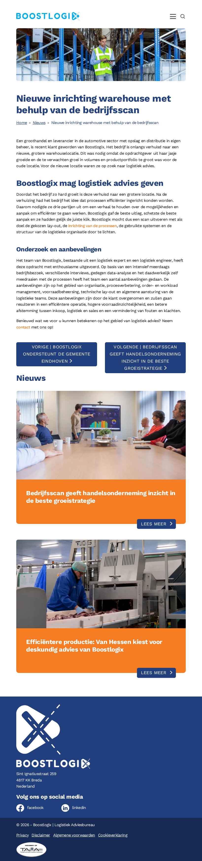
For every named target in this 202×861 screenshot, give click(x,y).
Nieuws (39, 122)
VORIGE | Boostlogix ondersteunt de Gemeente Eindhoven (56, 354)
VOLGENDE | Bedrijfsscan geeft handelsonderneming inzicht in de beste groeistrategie (145, 357)
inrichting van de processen (92, 225)
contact (23, 327)
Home (21, 122)
